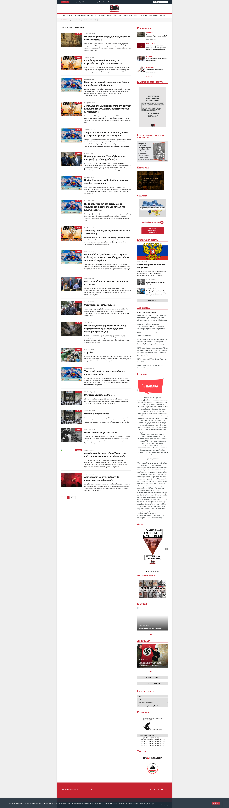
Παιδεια (110, 16)
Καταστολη (118, 16)
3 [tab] (154, 634)
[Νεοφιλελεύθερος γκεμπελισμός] (71, 435)
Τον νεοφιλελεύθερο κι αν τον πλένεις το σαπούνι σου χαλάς (105, 373)
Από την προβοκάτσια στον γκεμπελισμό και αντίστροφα (106, 283)
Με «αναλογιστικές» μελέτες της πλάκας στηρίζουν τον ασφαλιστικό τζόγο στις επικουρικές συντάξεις (105, 328)
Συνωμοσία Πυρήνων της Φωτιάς (148, 706)
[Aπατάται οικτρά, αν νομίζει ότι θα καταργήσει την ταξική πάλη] (71, 480)
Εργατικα (94, 16)
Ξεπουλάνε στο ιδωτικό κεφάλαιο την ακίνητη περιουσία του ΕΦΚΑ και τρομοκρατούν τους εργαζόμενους (107, 108)
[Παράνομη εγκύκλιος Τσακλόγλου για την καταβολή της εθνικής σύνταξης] (71, 159)
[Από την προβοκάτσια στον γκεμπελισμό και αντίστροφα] (71, 284)
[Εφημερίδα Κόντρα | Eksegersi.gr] (114, 8)
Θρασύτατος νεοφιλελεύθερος (99, 304)
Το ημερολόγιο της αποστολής (150, 738)
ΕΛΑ (139, 699)
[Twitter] (150, 789)
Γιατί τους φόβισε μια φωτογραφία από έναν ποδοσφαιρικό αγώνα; (157, 36)
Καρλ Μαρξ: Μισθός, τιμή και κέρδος (155, 283)
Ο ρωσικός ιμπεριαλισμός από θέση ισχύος (151, 266)
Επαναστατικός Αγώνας (145, 702)
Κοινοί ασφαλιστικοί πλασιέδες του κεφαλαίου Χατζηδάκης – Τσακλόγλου (103, 62)
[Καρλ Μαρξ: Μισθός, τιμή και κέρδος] (141, 282)
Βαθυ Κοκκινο (150, 43)
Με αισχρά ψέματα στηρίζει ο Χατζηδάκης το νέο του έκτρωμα (107, 38)
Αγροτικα (102, 16)
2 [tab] (153, 634)
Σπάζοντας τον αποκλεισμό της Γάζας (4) (153, 739)
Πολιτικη (69, 16)
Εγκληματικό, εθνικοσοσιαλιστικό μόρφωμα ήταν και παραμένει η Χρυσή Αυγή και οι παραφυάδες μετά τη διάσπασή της (152, 663)
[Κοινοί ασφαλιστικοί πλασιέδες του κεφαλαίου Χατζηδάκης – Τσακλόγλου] (71, 63)
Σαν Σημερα (150, 67)
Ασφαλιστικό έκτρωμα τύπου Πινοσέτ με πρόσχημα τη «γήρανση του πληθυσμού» (105, 455)
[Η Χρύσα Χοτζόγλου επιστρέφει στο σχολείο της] (141, 58)
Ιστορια (162, 16)
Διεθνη (77, 16)
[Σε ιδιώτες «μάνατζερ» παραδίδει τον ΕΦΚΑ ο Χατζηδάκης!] (71, 233)
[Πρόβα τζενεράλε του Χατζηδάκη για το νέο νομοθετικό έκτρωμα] (71, 183)
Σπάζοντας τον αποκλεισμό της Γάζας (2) (153, 743)
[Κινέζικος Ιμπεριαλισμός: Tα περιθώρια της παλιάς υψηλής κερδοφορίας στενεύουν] (141, 291)
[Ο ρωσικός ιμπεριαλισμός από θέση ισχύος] (152, 251)
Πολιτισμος (143, 16)
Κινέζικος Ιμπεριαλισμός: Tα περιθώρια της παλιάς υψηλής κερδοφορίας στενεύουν (156, 293)
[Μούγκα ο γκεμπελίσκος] (71, 417)
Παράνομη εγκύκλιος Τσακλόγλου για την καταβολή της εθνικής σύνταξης (105, 158)
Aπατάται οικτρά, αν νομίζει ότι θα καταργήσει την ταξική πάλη (101, 478)
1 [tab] (151, 634)
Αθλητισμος (153, 16)
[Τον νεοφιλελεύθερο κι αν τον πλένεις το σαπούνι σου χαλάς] (71, 374)
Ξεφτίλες (89, 352)
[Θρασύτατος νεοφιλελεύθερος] (71, 308)
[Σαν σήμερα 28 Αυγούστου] (141, 69)
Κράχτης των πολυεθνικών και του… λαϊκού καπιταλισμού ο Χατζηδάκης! (106, 83)
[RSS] (158, 789)
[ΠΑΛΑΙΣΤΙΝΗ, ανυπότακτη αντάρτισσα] (152, 618)
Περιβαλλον (128, 16)
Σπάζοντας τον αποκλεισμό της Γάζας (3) (153, 741)
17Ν (139, 696)
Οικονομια (85, 16)
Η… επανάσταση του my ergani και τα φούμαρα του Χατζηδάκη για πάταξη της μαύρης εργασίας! (104, 206)
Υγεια (135, 16)
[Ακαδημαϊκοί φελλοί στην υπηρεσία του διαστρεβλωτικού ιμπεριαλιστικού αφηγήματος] (141, 45)
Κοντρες (149, 76)
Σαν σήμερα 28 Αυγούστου (154, 69)
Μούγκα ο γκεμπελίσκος (96, 413)
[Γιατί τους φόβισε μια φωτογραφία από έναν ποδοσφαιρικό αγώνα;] (141, 34)
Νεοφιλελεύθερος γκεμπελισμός (101, 432)
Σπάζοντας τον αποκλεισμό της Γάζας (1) (153, 745)
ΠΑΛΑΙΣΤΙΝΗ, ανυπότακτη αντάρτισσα (150, 628)
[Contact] (162, 789)
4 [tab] (155, 671)
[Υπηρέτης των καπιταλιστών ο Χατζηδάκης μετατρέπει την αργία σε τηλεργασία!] (71, 135)
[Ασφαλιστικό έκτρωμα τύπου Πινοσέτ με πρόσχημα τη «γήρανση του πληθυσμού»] (71, 456)
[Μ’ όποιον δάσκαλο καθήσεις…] (71, 398)
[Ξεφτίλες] (71, 355)
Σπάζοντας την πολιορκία (146, 735)
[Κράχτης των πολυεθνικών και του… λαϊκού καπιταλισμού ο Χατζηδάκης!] (71, 85)
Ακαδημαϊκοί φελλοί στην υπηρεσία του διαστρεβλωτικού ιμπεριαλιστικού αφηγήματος (93, 2)
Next (166, 549)
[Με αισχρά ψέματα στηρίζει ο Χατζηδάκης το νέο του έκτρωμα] (71, 40)
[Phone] (165, 789)
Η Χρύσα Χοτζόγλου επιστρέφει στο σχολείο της (156, 59)
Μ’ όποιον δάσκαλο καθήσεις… (99, 394)
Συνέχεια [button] (215, 803)
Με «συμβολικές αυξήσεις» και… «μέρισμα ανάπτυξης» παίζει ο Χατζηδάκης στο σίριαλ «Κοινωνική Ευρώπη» (106, 257)
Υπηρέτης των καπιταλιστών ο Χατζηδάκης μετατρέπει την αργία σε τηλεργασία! (106, 134)
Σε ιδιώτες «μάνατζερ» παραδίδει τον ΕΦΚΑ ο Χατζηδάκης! (107, 232)
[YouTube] (154, 789)
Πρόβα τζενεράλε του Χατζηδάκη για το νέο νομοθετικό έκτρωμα (106, 181)
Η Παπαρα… (143, 374)
